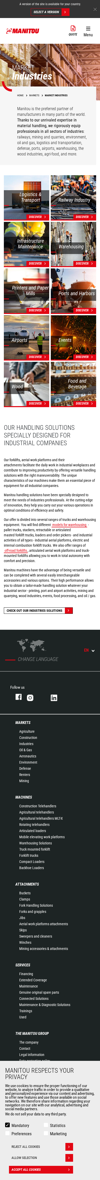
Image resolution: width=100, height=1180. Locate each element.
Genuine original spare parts (39, 992)
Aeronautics (27, 756)
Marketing (58, 1133)
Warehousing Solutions (35, 843)
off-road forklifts (16, 550)
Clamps (24, 899)
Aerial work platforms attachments (43, 924)
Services (22, 965)
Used (22, 1017)
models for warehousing (69, 525)
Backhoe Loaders (31, 868)
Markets (23, 722)
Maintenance (28, 986)
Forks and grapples (32, 912)
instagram (34, 697)
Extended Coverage (33, 980)
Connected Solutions (33, 999)
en (86, 650)
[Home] (22, 30)
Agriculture (27, 731)
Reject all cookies (26, 1147)
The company (28, 1042)
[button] (88, 30)
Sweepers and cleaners (35, 936)
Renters (24, 775)
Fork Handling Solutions (36, 905)
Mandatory (20, 1125)
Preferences (22, 1133)
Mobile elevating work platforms (42, 837)
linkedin (57, 697)
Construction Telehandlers (37, 806)
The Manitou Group (32, 1033)
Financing (26, 974)
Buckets (25, 893)
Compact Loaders (31, 862)
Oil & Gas (25, 750)
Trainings (25, 1011)
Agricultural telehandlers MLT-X (41, 818)
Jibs (22, 918)
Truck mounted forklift (34, 849)
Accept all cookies (26, 1170)
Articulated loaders (32, 831)
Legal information (31, 1055)
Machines (23, 797)
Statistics (57, 1125)
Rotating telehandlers (34, 825)
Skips (23, 930)
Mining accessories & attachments (43, 949)
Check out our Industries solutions (34, 611)
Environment (28, 762)
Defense (25, 768)
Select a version (46, 12)
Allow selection (24, 1158)
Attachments (27, 884)
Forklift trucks (28, 855)
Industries (26, 744)
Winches (25, 942)
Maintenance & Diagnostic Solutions (44, 1005)
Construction (28, 738)
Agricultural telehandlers (36, 812)
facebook (16, 697)
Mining (24, 781)
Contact (24, 1048)
